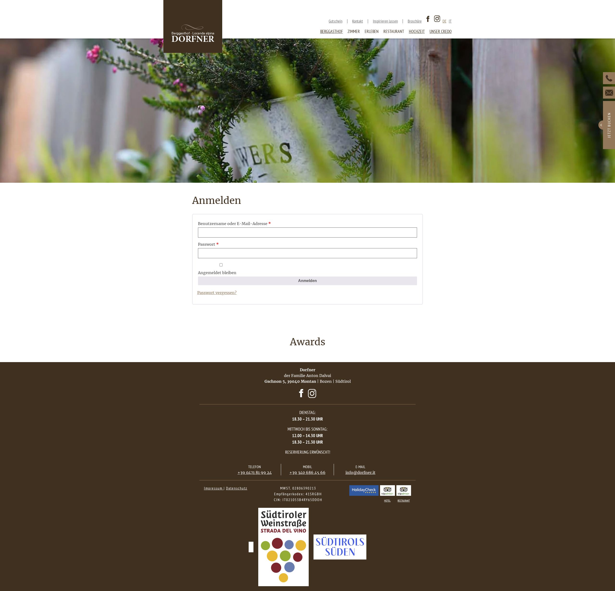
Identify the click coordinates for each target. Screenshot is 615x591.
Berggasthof (331, 31)
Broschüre (415, 21)
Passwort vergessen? (217, 292)
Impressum (214, 488)
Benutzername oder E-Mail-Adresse (234, 223)
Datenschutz (236, 488)
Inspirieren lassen (385, 21)
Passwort (208, 244)
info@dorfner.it (360, 472)
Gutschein (335, 21)
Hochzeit (417, 31)
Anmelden (307, 281)
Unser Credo (441, 31)
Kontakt (357, 21)
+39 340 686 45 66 (307, 472)
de (444, 21)
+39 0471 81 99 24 (255, 472)
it (450, 21)
